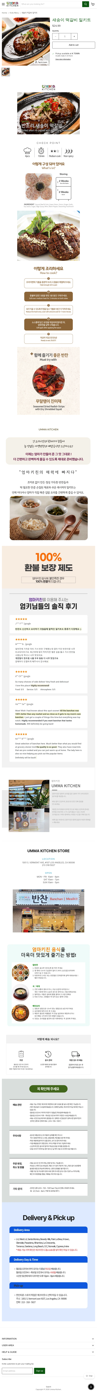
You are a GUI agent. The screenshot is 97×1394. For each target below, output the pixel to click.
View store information (63, 59)
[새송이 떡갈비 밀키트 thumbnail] (6, 72)
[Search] (85, 4)
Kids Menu (14, 13)
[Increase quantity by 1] (74, 36)
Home (4, 13)
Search (48, 1387)
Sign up (39, 1371)
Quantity (55, 31)
